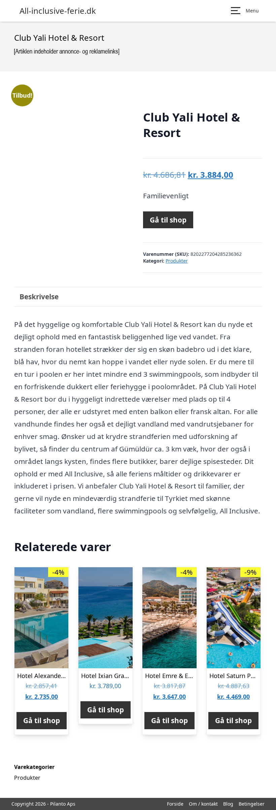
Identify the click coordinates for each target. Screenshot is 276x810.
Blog (228, 804)
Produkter (177, 261)
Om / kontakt (203, 804)
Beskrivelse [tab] (39, 296)
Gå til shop (168, 220)
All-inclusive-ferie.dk (58, 10)
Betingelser (252, 804)
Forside (175, 804)
